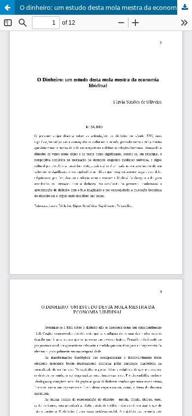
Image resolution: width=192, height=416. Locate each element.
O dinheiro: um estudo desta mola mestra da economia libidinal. (106, 7)
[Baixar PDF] (184, 7)
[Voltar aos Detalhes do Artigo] (7, 7)
